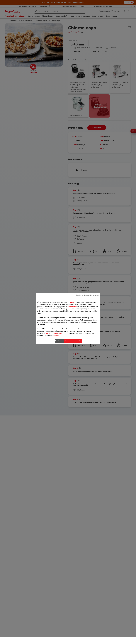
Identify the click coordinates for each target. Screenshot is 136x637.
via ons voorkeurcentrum (55, 333)
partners (71, 302)
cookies (56, 335)
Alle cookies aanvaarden (73, 341)
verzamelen (72, 306)
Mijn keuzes (59, 341)
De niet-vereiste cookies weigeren (87, 295)
